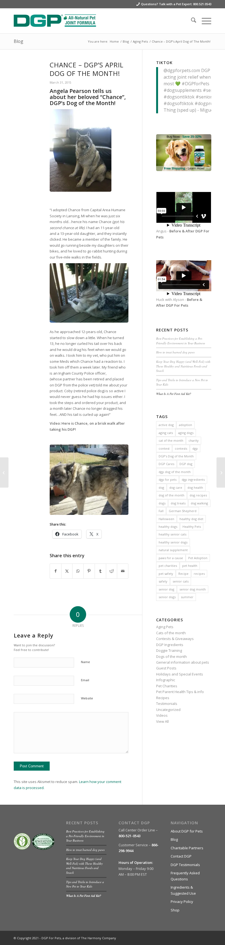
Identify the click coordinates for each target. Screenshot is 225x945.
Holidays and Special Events (179, 674)
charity (194, 440)
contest (164, 448)
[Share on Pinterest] (89, 571)
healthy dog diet (191, 519)
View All (162, 721)
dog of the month (171, 495)
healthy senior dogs (173, 542)
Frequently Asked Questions (185, 875)
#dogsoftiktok (178, 103)
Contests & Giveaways (175, 638)
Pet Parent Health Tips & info (180, 691)
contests (181, 448)
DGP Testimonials (185, 864)
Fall (161, 511)
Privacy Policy (182, 901)
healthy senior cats (172, 534)
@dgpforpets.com (182, 70)
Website (87, 698)
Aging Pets (164, 626)
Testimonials (166, 703)
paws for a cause (171, 558)
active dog (166, 425)
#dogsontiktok (179, 97)
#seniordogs (209, 97)
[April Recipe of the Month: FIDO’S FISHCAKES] (220, 472)
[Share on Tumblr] (100, 571)
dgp (195, 448)
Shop (175, 910)
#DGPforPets (195, 84)
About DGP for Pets (187, 831)
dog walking (199, 503)
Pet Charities (166, 685)
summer (187, 597)
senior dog (166, 589)
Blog (18, 41)
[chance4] (25, 73)
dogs (162, 503)
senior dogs (167, 597)
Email (85, 680)
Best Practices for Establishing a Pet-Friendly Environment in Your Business (180, 340)
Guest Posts (166, 668)
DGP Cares (166, 464)
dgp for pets (167, 479)
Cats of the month (171, 632)
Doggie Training (169, 650)
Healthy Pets (191, 526)
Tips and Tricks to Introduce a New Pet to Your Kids (85, 884)
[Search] (190, 21)
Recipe (183, 574)
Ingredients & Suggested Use (183, 890)
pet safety (166, 574)
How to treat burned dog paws (175, 352)
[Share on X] (66, 571)
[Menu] (203, 21)
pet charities (168, 566)
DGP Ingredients (169, 644)
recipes (199, 574)
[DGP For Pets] (55, 21)
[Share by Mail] (122, 571)
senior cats (181, 581)
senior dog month (192, 589)
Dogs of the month (171, 656)
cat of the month (171, 440)
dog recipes (198, 495)
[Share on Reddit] (111, 571)
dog (161, 487)
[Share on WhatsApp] (77, 571)
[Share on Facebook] (55, 571)
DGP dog (185, 464)
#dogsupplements (183, 90)
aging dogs (185, 433)
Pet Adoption (197, 558)
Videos (162, 715)
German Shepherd (182, 511)
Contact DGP (181, 856)
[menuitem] (190, 21)
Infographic (165, 679)
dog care (175, 487)
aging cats (166, 433)
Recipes (162, 697)
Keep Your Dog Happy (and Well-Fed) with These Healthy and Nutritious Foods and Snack (183, 366)
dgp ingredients (193, 479)
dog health (195, 487)
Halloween (166, 519)
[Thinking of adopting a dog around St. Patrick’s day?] (4, 472)
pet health (189, 566)
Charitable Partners (187, 847)
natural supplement (173, 550)
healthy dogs (168, 526)
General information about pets (182, 662)
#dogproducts (209, 103)
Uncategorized (168, 709)
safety (163, 581)
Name (85, 662)
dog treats (178, 503)
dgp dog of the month (175, 472)
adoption (185, 425)
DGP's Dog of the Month (176, 456)
